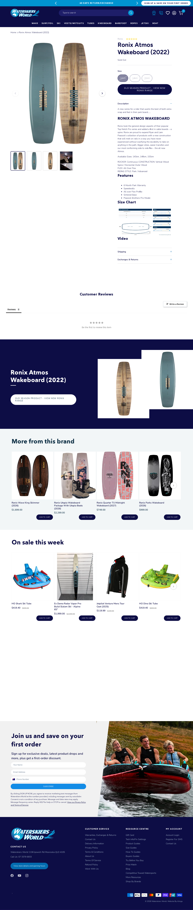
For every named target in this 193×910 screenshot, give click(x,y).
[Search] (131, 13)
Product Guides (133, 843)
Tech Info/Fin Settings (136, 839)
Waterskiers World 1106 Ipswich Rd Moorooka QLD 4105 (38, 852)
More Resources (133, 877)
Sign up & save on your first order (166, 3)
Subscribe (48, 786)
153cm (147, 78)
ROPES (134, 23)
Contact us (171, 843)
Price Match (131, 864)
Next (137, 3)
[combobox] (96, 13)
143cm (123, 78)
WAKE (35, 23)
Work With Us (92, 868)
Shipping (122, 251)
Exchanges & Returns (128, 259)
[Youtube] (19, 875)
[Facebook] (12, 875)
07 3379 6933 (25, 856)
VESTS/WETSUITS (74, 23)
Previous (56, 3)
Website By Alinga (175, 901)
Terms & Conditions (94, 852)
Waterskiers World (159, 901)
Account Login (172, 835)
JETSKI (145, 23)
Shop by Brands (133, 881)
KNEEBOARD (105, 23)
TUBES (91, 23)
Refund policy (91, 864)
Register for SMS (174, 839)
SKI (59, 23)
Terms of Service (93, 860)
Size (120, 71)
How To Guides (133, 852)
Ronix (120, 38)
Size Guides (131, 847)
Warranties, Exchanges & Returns (100, 835)
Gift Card (130, 835)
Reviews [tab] (12, 309)
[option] (59, 93)
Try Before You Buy (135, 860)
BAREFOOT (121, 23)
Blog (128, 868)
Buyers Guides (132, 856)
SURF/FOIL (47, 23)
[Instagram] (26, 875)
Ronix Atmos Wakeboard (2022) (34, 32)
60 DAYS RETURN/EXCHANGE (96, 3)
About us (89, 856)
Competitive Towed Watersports (141, 873)
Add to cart (44, 517)
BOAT (155, 23)
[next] (173, 485)
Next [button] (102, 93)
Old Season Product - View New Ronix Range (144, 89)
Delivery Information (94, 843)
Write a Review (176, 304)
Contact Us (90, 839)
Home (13, 32)
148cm (135, 78)
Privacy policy (91, 847)
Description (123, 103)
